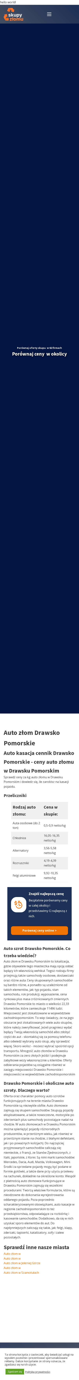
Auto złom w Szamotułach (21, 1273)
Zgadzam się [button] (15, 1371)
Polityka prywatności (37, 1371)
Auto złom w (12, 1254)
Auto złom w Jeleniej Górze (22, 1263)
